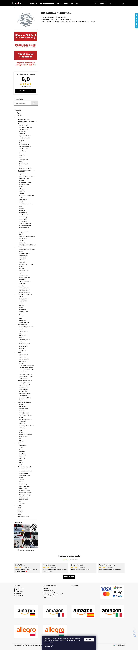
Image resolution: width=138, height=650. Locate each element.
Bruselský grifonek (24, 413)
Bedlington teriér (23, 256)
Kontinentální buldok (24, 490)
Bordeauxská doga (24, 184)
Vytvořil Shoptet (120, 645)
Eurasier (21, 307)
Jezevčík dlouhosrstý (24, 288)
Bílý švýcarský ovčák (24, 138)
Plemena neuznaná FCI (24, 467)
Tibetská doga (23, 238)
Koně (19, 501)
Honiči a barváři (22, 324)
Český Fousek (22, 361)
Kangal (21, 202)
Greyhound (22, 451)
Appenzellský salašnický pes (26, 176)
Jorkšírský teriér (23, 275)
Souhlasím (89, 639)
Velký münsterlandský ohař (26, 376)
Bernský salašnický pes (25, 182)
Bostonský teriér (23, 408)
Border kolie (22, 140)
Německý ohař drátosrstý (26, 367)
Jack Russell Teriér (24, 271)
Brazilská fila (22, 187)
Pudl (20, 439)
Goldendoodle (23, 488)
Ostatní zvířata (22, 503)
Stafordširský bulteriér (25, 281)
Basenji (21, 303)
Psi (18, 117)
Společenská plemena (24, 402)
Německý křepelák (24, 395)
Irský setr (21, 363)
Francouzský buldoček (25, 419)
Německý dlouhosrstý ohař (26, 365)
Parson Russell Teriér (24, 277)
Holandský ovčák (23, 149)
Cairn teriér (22, 260)
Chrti (19, 443)
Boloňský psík (22, 406)
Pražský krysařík (23, 436)
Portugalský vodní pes (25, 398)
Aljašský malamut (24, 299)
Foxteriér (21, 266)
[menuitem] (33, 3)
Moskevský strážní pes (25, 492)
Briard (20, 142)
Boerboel (21, 480)
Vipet (20, 464)
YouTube (18, 593)
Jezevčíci (21, 286)
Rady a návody (47, 588)
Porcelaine (22, 342)
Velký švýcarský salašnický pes (27, 245)
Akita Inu (21, 296)
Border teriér (22, 258)
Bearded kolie (22, 131)
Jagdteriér (21, 273)
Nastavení (49, 646)
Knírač (20, 206)
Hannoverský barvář (24, 340)
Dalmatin (21, 337)
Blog (44, 597)
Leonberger (22, 210)
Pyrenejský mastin (24, 227)
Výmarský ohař (23, 378)
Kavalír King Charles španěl (26, 426)
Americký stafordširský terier (27, 249)
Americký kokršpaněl (24, 383)
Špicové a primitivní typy (25, 294)
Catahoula (22, 482)
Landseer (21, 208)
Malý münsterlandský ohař (26, 374)
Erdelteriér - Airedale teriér (26, 264)
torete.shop (19, 592)
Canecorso (22, 191)
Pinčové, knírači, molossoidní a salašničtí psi (26, 171)
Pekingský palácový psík (25, 434)
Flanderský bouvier (24, 144)
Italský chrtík (22, 456)
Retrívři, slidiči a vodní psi (25, 380)
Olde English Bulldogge (25, 495)
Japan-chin (22, 424)
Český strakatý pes (24, 486)
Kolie (20, 153)
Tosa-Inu (21, 240)
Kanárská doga (23, 199)
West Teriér (22, 283)
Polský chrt (22, 458)
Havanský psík (23, 421)
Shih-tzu (21, 441)
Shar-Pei (21, 234)
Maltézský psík (23, 428)
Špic (20, 314)
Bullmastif (21, 189)
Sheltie (21, 162)
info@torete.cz (20, 588)
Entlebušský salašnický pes (26, 195)
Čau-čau (21, 305)
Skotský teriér (22, 279)
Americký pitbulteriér (24, 475)
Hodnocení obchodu (69, 556)
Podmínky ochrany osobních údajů (53, 594)
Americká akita (23, 301)
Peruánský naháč (23, 311)
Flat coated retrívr (24, 387)
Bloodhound (22, 335)
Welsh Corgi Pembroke (25, 168)
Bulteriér (21, 251)
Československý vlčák (25, 146)
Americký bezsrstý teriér (25, 471)
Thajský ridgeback (24, 322)
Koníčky (20, 505)
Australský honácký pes (25, 127)
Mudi (20, 157)
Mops (20, 430)
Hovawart (21, 197)
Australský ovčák (23, 129)
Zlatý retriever (23, 400)
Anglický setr (22, 357)
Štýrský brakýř (23, 350)
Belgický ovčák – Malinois (26, 136)
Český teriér (22, 262)
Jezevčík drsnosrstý (24, 290)
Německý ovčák (23, 159)
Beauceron (22, 133)
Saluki (20, 460)
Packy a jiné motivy (23, 119)
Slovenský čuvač (23, 164)
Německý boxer (23, 221)
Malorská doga (23, 212)
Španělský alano (23, 499)
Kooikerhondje (23, 391)
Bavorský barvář (23, 331)
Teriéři (20, 247)
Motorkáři (20, 510)
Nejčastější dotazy (48, 590)
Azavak (21, 447)
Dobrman (21, 193)
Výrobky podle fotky (23, 516)
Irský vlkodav (22, 454)
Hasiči (19, 508)
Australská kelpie (23, 125)
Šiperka (21, 166)
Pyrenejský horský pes (25, 225)
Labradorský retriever (25, 393)
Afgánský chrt (23, 445)
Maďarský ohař (23, 372)
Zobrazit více (69, 577)
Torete (18, 590)
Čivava (21, 417)
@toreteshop (19, 595)
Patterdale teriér (23, 497)
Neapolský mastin (24, 215)
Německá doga (23, 217)
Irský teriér (21, 268)
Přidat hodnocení (25, 91)
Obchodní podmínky (49, 592)
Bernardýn (21, 180)
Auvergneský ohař (24, 359)
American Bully (23, 469)
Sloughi (21, 462)
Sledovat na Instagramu (27, 550)
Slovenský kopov (23, 346)
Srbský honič (22, 348)
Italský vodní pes (23, 389)
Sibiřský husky (22, 320)
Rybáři (19, 514)
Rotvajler (21, 230)
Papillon (21, 432)
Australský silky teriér (24, 253)
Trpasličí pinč (22, 243)
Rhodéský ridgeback (24, 344)
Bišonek (21, 404)
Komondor (22, 155)
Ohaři (19, 352)
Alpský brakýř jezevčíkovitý (26, 327)
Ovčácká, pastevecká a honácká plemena (27, 122)
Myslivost (20, 512)
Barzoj (20, 449)
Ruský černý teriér (24, 232)
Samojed (21, 316)
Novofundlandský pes (25, 223)
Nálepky (18, 113)
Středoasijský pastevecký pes (27, 236)
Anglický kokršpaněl (24, 385)
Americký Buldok (23, 473)
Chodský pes (22, 151)
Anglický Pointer (23, 355)
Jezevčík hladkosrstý (24, 292)
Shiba (20, 318)
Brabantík (21, 411)
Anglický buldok (23, 174)
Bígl (20, 333)
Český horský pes (23, 484)
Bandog (21, 477)
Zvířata (20, 115)
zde (52, 642)
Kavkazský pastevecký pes (26, 204)
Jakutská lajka (23, 309)
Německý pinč (23, 219)
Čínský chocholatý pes (25, 415)
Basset (20, 329)
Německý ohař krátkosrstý (26, 370)
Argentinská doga (24, 178)
